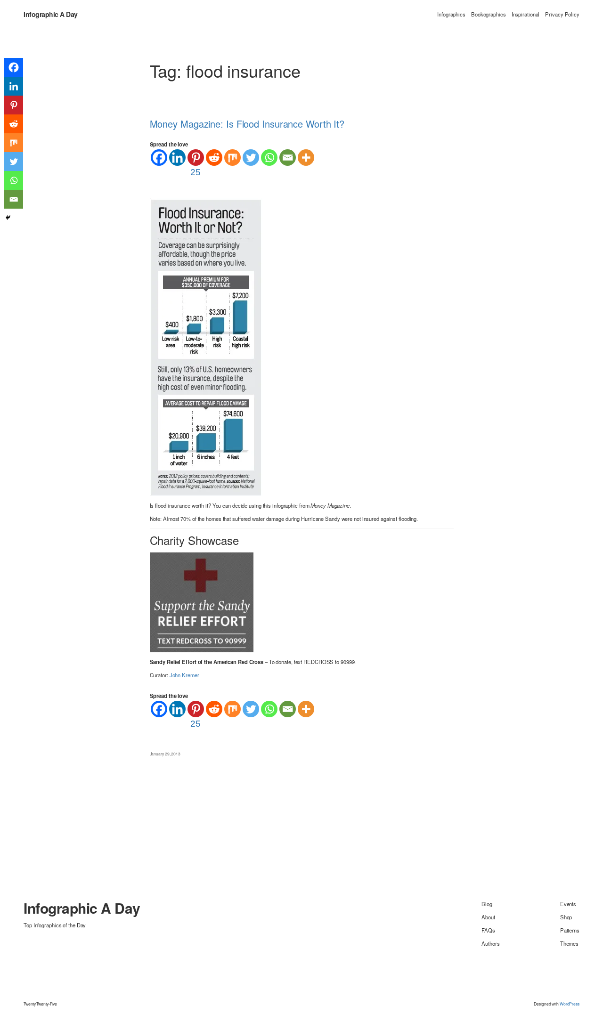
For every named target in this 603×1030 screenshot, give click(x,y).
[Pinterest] (13, 105)
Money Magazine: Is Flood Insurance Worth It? (247, 124)
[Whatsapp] (269, 157)
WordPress (569, 1003)
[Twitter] (251, 157)
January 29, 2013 (165, 753)
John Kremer (184, 675)
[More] (306, 157)
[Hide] (8, 217)
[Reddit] (214, 157)
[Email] (287, 157)
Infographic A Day (51, 14)
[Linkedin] (177, 157)
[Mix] (232, 157)
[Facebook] (159, 157)
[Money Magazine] (206, 346)
